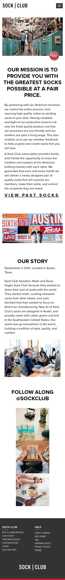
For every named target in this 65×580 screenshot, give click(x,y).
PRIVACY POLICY (43, 547)
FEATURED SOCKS (11, 539)
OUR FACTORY (9, 550)
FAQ (37, 540)
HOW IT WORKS (42, 533)
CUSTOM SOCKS (10, 543)
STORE (5, 546)
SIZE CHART (40, 536)
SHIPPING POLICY (43, 543)
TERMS (38, 550)
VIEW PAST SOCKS (32, 195)
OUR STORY (8, 536)
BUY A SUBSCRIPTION (13, 532)
